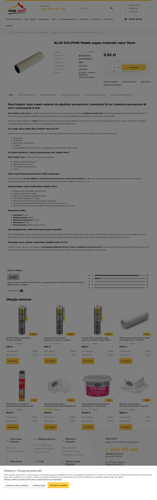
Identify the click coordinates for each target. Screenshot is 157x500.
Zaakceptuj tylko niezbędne (17, 485)
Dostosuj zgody (39, 485)
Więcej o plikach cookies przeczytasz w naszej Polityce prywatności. (33, 479)
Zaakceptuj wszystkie (58, 485)
